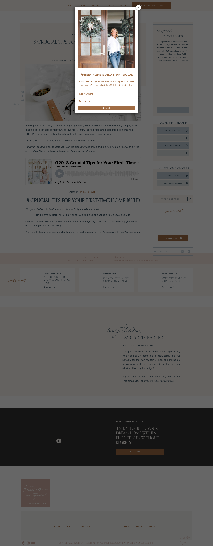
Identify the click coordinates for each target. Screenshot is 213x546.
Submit (106, 108)
